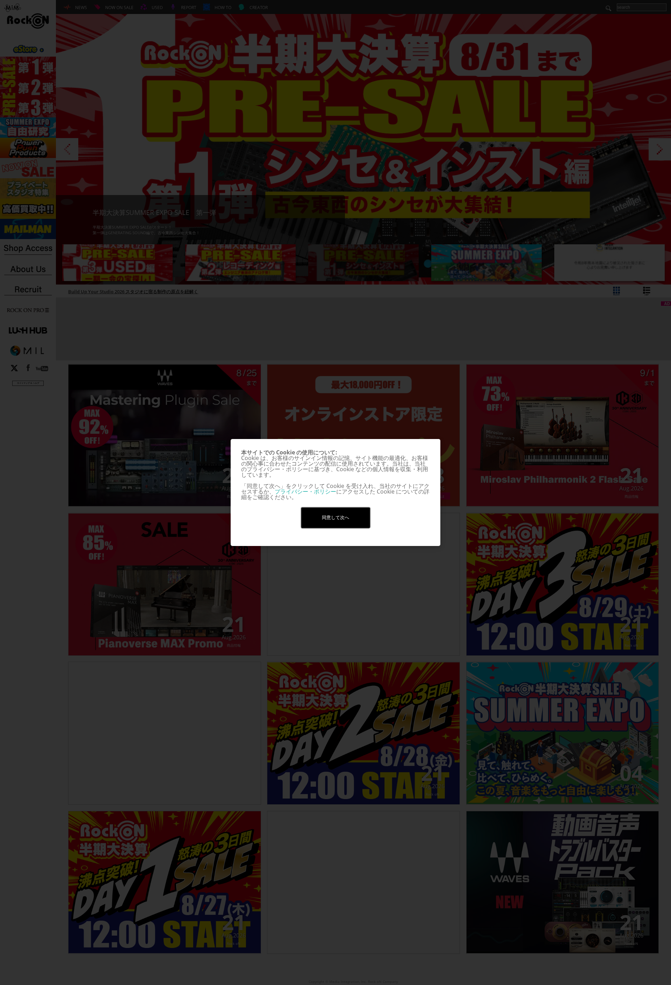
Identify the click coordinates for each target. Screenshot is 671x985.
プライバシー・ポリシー (305, 491)
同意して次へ (335, 517)
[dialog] (335, 492)
